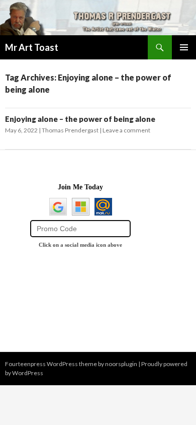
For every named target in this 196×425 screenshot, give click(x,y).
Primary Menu (184, 47)
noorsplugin (121, 364)
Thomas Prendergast (70, 130)
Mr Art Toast (31, 47)
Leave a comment (126, 130)
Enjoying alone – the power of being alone (80, 118)
